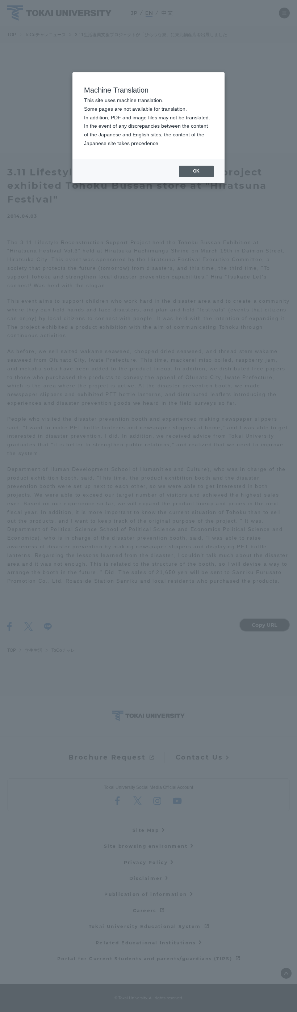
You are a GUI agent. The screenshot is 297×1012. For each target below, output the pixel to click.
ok (196, 171)
